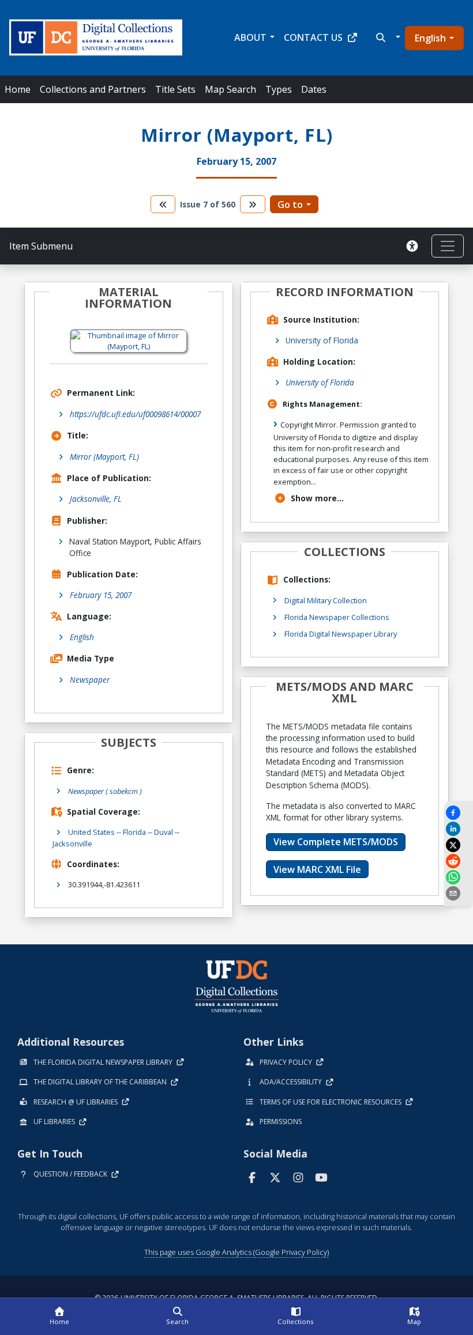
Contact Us (313, 37)
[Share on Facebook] (458, 812)
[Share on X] (458, 845)
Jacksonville (72, 843)
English (430, 38)
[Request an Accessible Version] (414, 246)
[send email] (458, 893)
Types (278, 89)
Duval (163, 832)
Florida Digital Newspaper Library (340, 634)
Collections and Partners (93, 89)
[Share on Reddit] (458, 861)
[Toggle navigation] (447, 246)
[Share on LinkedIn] (458, 829)
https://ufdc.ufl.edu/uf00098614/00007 (135, 414)
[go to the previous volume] (163, 204)
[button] (387, 37)
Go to (290, 204)
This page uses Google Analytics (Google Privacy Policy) (236, 1252)
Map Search (230, 89)
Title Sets (175, 89)
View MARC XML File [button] (317, 869)
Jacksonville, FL (96, 498)
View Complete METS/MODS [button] (335, 841)
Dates (313, 89)
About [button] (250, 37)
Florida (134, 832)
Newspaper (90, 679)
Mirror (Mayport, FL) (104, 456)
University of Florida (322, 340)
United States (91, 832)
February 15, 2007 (101, 594)
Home (18, 89)
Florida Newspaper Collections (336, 617)
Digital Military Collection (325, 600)
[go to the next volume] (252, 204)
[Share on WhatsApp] (458, 877)
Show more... (317, 498)
